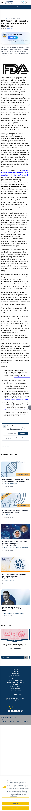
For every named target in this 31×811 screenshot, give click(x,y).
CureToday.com (15, 675)
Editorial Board (15, 688)
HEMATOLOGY (5, 447)
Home (4, 721)
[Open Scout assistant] (22, 2)
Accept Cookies (15, 808)
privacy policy (8, 438)
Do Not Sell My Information (15, 682)
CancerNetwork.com (15, 677)
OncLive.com (15, 679)
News (18, 721)
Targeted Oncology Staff (10, 483)
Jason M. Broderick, (9, 613)
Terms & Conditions (15, 686)
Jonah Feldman (8, 514)
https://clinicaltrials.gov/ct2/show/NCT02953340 (16, 409)
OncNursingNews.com (15, 681)
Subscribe (22, 433)
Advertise (15, 671)
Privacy (15, 684)
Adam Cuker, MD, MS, (9, 547)
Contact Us (15, 673)
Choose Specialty (13, 7)
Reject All (15, 803)
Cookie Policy (13, 796)
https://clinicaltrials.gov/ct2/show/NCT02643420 (16, 399)
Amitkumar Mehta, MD (22, 547)
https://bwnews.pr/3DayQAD (22, 377)
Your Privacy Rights (15, 690)
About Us (15, 669)
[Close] (29, 778)
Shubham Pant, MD (20, 613)
